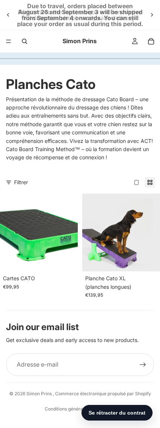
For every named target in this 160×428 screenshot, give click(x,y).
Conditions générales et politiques (80, 409)
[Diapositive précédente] (8, 15)
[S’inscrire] (143, 365)
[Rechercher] (24, 41)
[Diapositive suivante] (152, 15)
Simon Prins (39, 393)
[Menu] (8, 41)
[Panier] (151, 41)
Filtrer (21, 182)
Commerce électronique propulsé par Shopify (103, 393)
